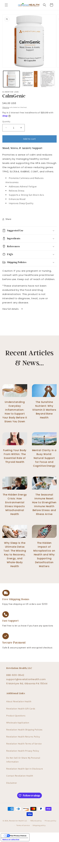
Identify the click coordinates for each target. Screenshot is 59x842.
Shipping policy (39, 825)
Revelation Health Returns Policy (23, 736)
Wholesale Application (17, 722)
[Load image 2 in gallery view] (29, 79)
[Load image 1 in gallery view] (11, 79)
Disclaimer (11, 782)
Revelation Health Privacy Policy (22, 750)
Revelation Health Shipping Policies (24, 729)
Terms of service (23, 825)
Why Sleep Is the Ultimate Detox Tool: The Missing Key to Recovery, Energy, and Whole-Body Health (14, 554)
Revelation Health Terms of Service (24, 743)
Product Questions (15, 715)
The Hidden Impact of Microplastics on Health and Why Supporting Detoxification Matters (44, 554)
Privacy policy (50, 821)
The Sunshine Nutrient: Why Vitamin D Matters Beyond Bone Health (44, 409)
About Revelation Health (18, 701)
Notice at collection (11, 839)
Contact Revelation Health (19, 775)
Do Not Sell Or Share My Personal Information (23, 759)
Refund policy (36, 821)
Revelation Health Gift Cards (20, 708)
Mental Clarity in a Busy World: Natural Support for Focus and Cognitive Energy (44, 458)
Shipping (5, 107)
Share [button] (8, 219)
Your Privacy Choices (18, 836)
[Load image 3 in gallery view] (47, 79)
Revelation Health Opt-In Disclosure (24, 768)
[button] (6, 5)
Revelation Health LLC (18, 821)
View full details (10, 308)
